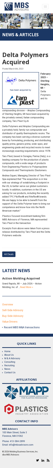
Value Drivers (10, 321)
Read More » (26, 287)
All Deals (9, 254)
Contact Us (9, 372)
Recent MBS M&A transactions (22, 327)
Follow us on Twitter (37, 460)
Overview (7, 304)
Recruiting (9, 365)
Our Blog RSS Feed (48, 460)
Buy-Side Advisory (12, 315)
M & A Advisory (12, 358)
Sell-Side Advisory (12, 310)
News (7, 369)
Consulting (9, 362)
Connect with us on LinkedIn (42, 460)
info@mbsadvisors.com (21, 444)
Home (7, 351)
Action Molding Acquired (21, 278)
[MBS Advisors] (16, 6)
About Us (9, 354)
